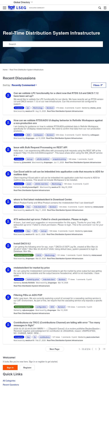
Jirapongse (29, 138)
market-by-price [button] (33, 279)
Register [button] (27, 367)
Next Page (54, 349)
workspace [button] (38, 135)
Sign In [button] (10, 367)
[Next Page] (99, 349)
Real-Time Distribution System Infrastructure (65, 111)
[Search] (99, 8)
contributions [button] (45, 337)
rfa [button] (35, 337)
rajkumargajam (28, 310)
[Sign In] (104, 8)
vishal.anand (98, 206)
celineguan (94, 135)
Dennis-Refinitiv (28, 282)
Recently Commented (23, 85)
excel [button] (29, 184)
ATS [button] (35, 231)
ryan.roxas (87, 231)
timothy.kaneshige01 (30, 187)
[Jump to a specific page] (104, 349)
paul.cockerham (92, 337)
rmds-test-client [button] (40, 206)
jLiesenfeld (26, 162)
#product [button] (50, 108)
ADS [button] (28, 135)
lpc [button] (28, 108)
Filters (96, 85)
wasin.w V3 (29, 111)
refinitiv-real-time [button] (41, 184)
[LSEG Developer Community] (26, 8)
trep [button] (28, 206)
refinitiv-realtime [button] (43, 159)
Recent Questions (11, 384)
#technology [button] (38, 108)
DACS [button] (38, 255)
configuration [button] (41, 307)
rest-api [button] (30, 159)
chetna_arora (95, 108)
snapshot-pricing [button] (59, 159)
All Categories (9, 380)
